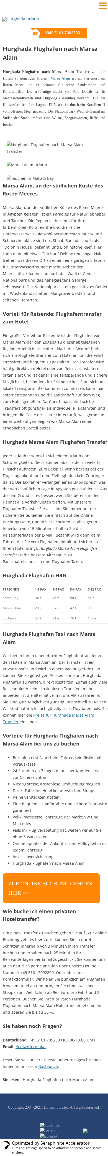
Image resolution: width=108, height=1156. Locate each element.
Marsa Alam (60, 78)
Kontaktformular (31, 1046)
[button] (103, 5)
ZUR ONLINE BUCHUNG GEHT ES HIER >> (50, 888)
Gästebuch (48, 1066)
